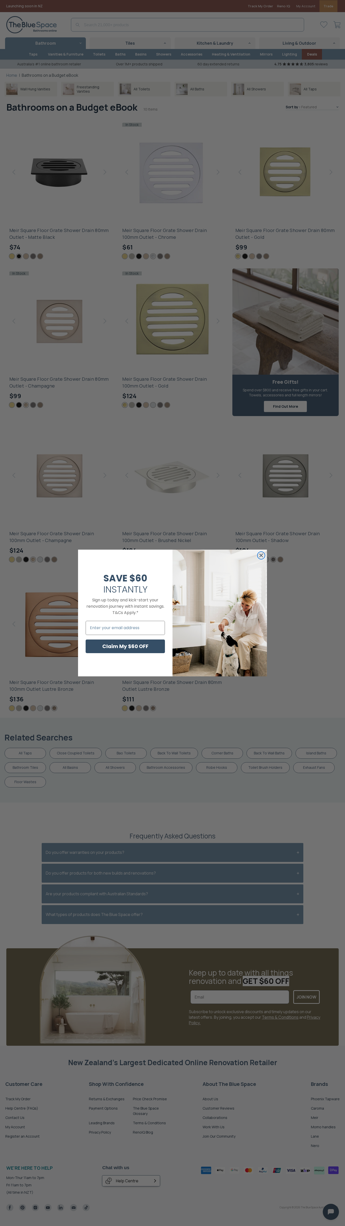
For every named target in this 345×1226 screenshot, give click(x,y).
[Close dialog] (261, 555)
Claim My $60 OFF (125, 646)
